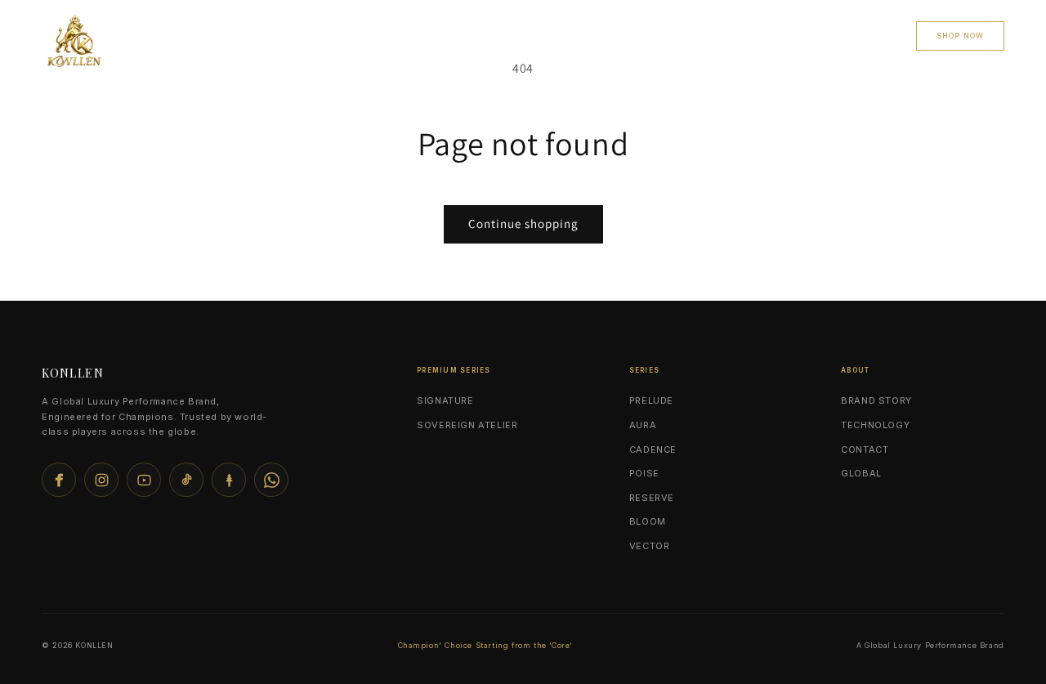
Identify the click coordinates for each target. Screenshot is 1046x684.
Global (621, 35)
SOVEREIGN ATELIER (467, 425)
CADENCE (653, 449)
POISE (644, 473)
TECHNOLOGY (875, 425)
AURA (642, 425)
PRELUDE (651, 400)
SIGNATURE (445, 400)
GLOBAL (861, 473)
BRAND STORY (876, 400)
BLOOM (647, 521)
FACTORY (701, 35)
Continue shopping (523, 223)
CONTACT (784, 35)
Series (438, 35)
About (864, 35)
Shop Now (960, 35)
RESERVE (651, 497)
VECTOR (649, 546)
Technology (528, 35)
